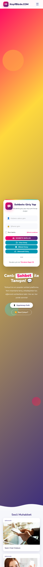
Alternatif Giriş (23, 251)
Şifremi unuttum (32, 232)
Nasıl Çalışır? (21, 312)
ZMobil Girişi (23, 247)
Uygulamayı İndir (21, 305)
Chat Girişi (23, 243)
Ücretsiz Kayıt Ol (27, 262)
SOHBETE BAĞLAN (23, 238)
